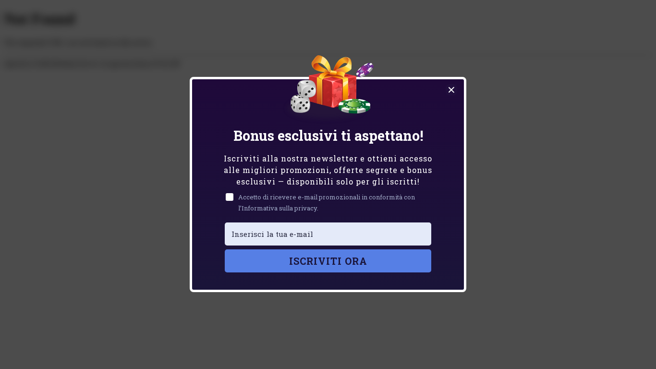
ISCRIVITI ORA (328, 261)
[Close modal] (451, 90)
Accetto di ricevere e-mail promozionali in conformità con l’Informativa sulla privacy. (326, 202)
